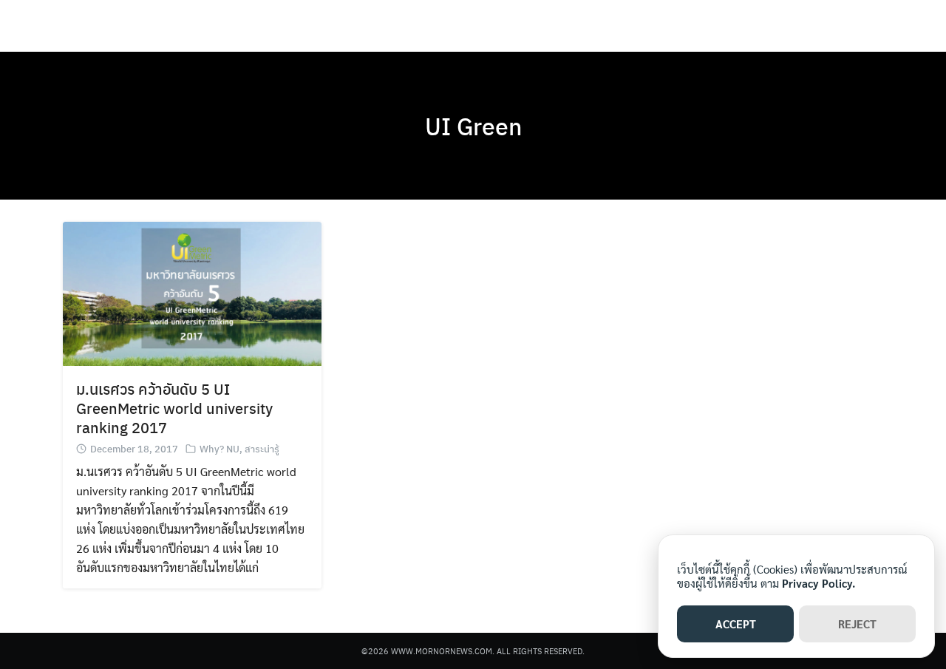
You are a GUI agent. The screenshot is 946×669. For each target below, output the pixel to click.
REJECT (857, 624)
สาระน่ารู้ (262, 448)
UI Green (473, 126)
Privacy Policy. (818, 583)
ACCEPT (735, 624)
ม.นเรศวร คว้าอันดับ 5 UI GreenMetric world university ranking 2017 (174, 408)
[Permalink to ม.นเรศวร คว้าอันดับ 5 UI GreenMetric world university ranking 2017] (192, 291)
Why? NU (219, 448)
